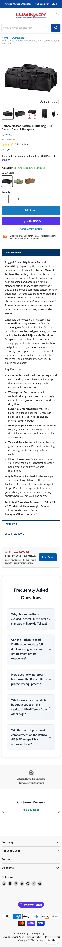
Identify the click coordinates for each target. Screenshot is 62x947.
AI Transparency (21, 933)
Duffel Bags (18, 37)
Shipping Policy (34, 936)
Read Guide (48, 557)
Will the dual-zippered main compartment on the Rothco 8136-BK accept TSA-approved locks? (31, 737)
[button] (7, 113)
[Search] (55, 28)
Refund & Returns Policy (13, 936)
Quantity (6, 192)
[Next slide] (57, 114)
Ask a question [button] (31, 809)
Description (12, 252)
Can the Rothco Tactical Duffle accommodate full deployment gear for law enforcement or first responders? (31, 649)
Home (5, 37)
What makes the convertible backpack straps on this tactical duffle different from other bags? (31, 707)
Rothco (8, 134)
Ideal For (11, 524)
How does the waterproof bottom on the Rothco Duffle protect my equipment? (31, 679)
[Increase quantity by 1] (31, 199)
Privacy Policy (38, 933)
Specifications (14, 533)
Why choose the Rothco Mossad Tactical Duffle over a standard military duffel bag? (31, 618)
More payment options (31, 228)
